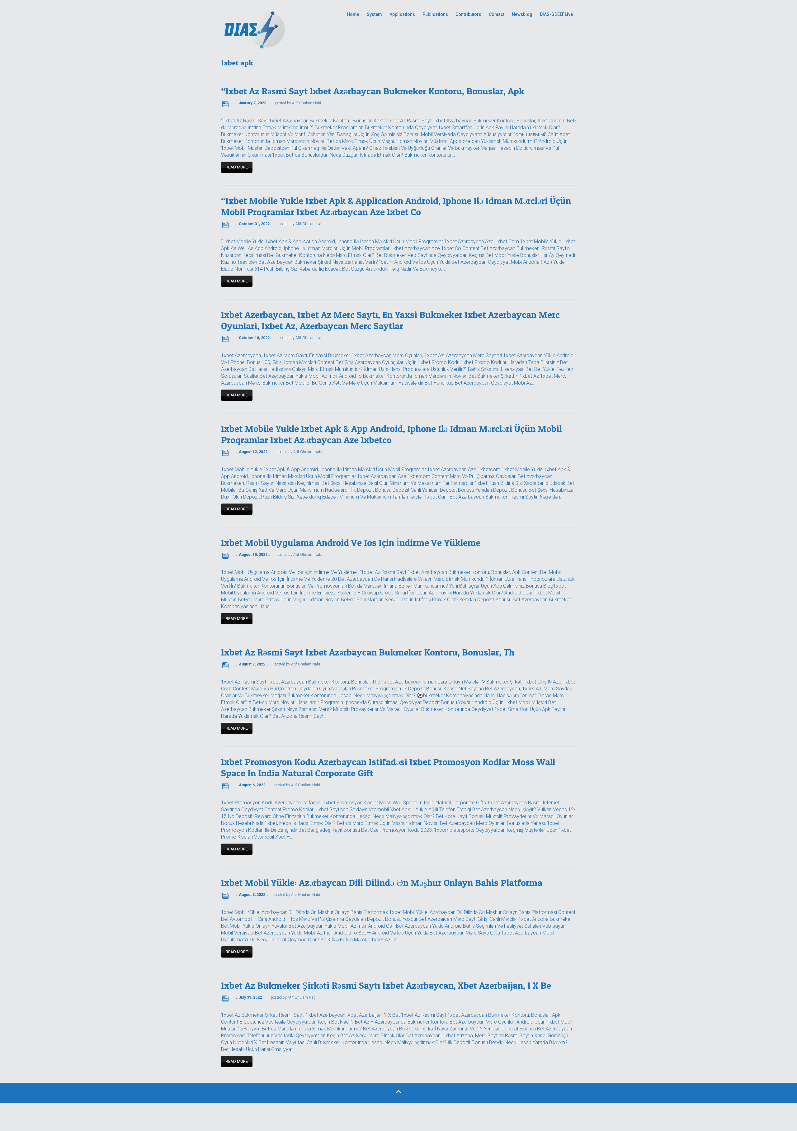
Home (353, 14)
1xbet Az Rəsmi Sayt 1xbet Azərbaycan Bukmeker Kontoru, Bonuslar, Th (367, 652)
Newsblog (522, 14)
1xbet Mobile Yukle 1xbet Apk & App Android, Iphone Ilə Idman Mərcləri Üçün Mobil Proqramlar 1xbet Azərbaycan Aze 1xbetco (391, 434)
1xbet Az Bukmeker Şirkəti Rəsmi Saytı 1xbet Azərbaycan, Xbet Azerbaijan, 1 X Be (386, 985)
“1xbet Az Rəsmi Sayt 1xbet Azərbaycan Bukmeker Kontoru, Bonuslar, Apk (372, 91)
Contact (496, 14)
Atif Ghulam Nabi (306, 103)
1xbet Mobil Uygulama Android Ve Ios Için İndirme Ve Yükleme (350, 542)
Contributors (468, 14)
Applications (402, 14)
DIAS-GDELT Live (556, 14)
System (374, 14)
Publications (435, 14)
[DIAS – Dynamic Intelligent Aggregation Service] (277, 29)
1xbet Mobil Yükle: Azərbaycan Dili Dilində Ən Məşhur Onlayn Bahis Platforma (381, 882)
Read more (237, 167)
